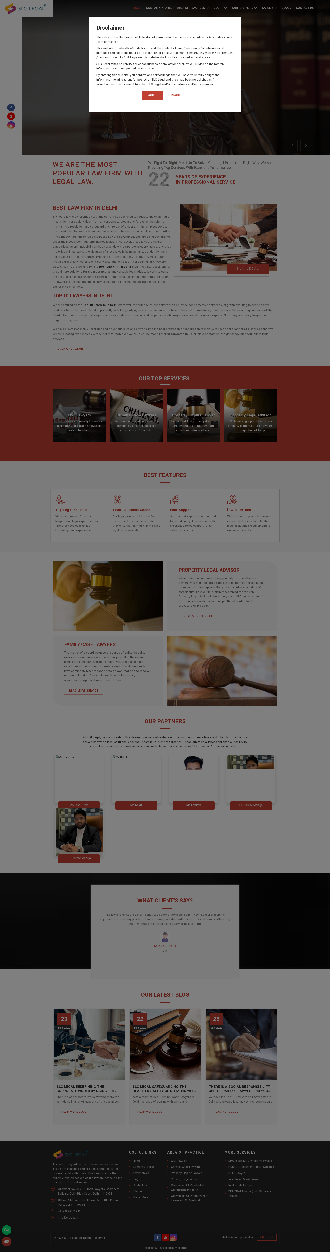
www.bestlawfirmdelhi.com (132, 48)
